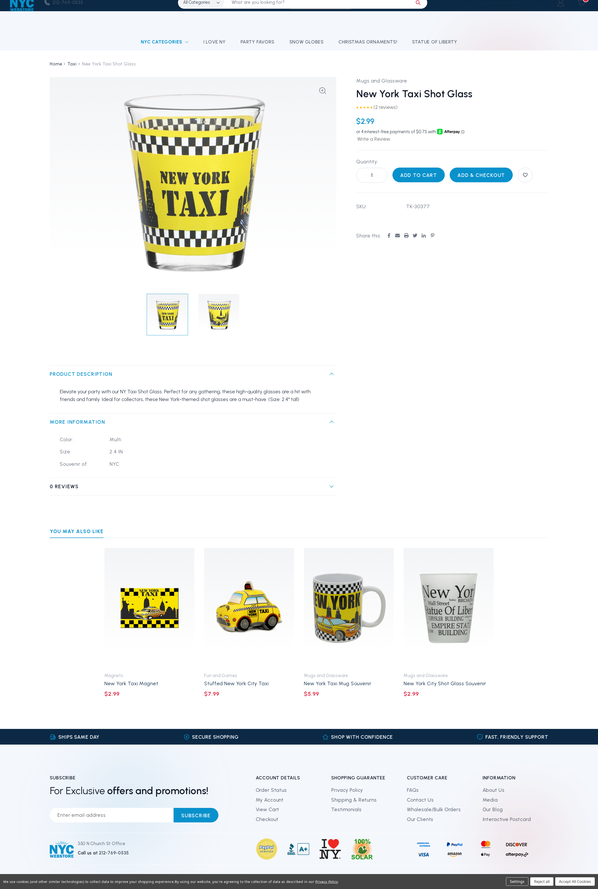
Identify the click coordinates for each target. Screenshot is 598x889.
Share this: (368, 235)
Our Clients (420, 819)
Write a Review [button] (373, 139)
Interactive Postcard (507, 819)
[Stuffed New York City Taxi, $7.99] (249, 608)
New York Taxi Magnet (131, 683)
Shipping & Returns (354, 800)
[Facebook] (388, 235)
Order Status (271, 790)
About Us (494, 790)
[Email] (397, 235)
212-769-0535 (114, 853)
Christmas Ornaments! (367, 42)
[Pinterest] (432, 235)
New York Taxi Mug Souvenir (337, 683)
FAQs (413, 790)
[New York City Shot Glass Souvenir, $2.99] (448, 608)
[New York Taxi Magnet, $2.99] (149, 608)
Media (490, 800)
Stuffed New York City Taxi (236, 683)
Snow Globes (306, 42)
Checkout (267, 819)
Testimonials (346, 809)
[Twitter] (415, 235)
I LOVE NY (214, 42)
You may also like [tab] (76, 531)
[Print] (406, 235)
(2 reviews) (386, 107)
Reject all (542, 881)
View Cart (267, 809)
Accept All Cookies (575, 881)
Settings (517, 881)
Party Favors (257, 42)
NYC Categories (161, 42)
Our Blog (493, 809)
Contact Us (420, 800)
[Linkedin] (423, 235)
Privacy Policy (347, 790)
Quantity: (367, 161)
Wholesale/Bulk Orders (434, 809)
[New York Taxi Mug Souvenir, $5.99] (348, 608)
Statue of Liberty (434, 42)
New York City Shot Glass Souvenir (445, 683)
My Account (270, 800)
